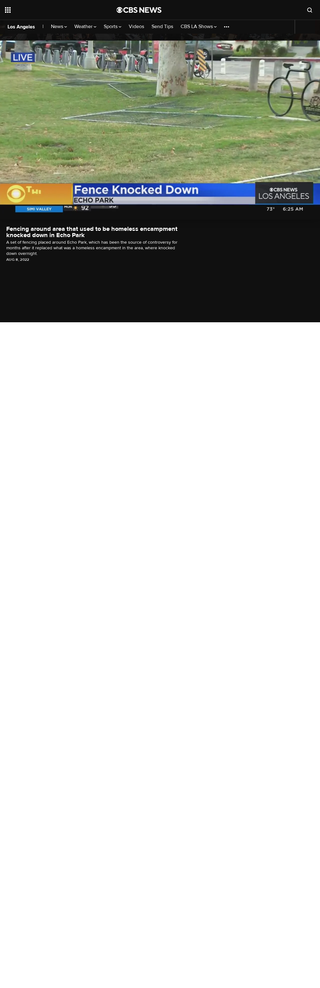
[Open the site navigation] (49, 10)
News (57, 27)
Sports (111, 27)
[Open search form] (309, 10)
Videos (136, 27)
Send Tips (162, 27)
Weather (84, 27)
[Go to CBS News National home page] (139, 10)
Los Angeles (21, 27)
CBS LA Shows (197, 27)
